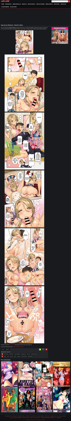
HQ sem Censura (5, 6)
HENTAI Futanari (40, 4)
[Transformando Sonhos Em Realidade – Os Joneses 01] (9, 399)
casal (8, 356)
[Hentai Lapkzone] (5, 2)
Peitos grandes (30, 356)
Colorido (11, 356)
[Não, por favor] (9, 374)
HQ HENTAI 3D (33, 416)
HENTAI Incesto (31, 4)
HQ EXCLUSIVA (13, 6)
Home (2, 4)
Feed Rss (64, 416)
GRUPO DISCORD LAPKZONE (18, 346)
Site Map (60, 416)
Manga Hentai (49, 4)
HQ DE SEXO (11, 353)
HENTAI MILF (57, 4)
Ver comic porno (37, 417)
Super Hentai (8, 4)
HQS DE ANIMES (17, 353)
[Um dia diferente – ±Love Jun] (44, 374)
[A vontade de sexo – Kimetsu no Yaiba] (26, 374)
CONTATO (24, 417)
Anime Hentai (6, 353)
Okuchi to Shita (24, 356)
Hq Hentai (18, 356)
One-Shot (28, 353)
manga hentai (12, 344)
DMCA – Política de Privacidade (15, 417)
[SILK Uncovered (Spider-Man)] (26, 399)
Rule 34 (31, 417)
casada (5, 356)
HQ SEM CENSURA (40, 416)
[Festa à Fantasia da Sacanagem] (61, 374)
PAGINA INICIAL (8, 416)
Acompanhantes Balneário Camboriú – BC (48, 417)
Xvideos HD (59, 417)
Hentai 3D (24, 4)
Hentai (15, 356)
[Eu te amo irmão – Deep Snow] (61, 399)
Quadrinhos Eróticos (34, 353)
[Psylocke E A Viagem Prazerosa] (44, 399)
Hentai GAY (63, 4)
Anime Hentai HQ (17, 4)
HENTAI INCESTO (21, 416)
